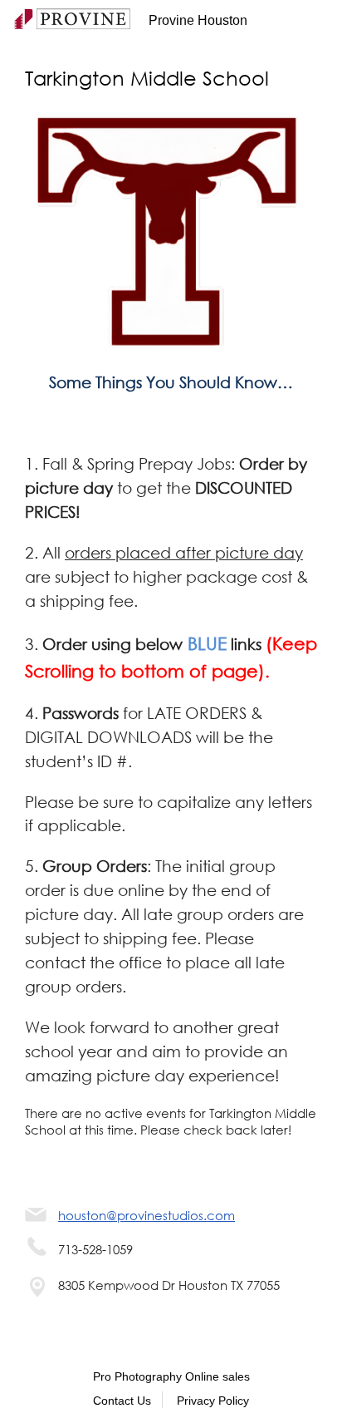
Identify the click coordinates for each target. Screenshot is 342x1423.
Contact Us (122, 1400)
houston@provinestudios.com (146, 1215)
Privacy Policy (213, 1400)
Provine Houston (198, 20)
